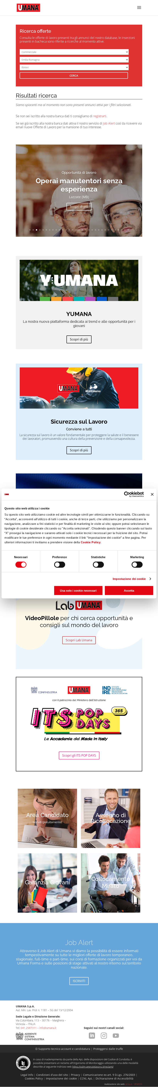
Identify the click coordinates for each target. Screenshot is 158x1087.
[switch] (59, 565)
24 (105, 230)
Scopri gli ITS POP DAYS (79, 755)
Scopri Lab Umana (79, 640)
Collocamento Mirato (110, 882)
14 (72, 230)
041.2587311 (29, 1028)
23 (102, 230)
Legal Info (27, 1075)
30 (125, 230)
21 (95, 230)
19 (89, 230)
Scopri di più (79, 206)
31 (128, 230)
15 (75, 230)
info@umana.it (48, 1028)
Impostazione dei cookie (129, 578)
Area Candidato (47, 815)
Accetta (129, 590)
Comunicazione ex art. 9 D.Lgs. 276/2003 (109, 1075)
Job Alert (109, 123)
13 (69, 230)
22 (98, 230)
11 (62, 230)
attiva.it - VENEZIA (133, 1084)
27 (115, 230)
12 (66, 230)
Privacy (75, 1075)
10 (59, 230)
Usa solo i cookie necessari (78, 590)
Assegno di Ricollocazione (111, 818)
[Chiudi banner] (152, 494)
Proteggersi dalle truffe (108, 1049)
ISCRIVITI (79, 981)
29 (121, 230)
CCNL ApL (86, 1078)
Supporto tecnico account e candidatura (63, 1049)
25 (108, 230)
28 (118, 230)
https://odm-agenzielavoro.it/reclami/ (92, 1066)
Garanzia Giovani (47, 882)
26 (112, 230)
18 (85, 230)
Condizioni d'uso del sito (52, 1075)
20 (92, 230)
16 (79, 230)
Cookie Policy (91, 542)
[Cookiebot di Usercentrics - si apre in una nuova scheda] (127, 494)
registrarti (99, 116)
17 (82, 230)
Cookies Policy (34, 1078)
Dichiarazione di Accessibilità (114, 1078)
